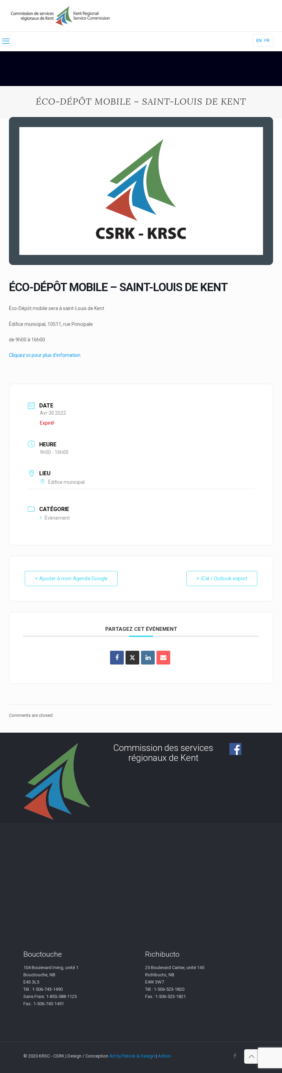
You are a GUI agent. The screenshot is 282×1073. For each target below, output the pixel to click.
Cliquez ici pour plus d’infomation (44, 355)
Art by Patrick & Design (132, 1056)
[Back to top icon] (251, 1056)
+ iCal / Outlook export (221, 578)
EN (259, 40)
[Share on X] (132, 658)
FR (267, 40)
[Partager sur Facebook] (117, 658)
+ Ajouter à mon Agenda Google (71, 578)
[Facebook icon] (234, 1056)
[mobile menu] (6, 41)
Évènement (57, 518)
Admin (164, 1056)
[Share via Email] (163, 658)
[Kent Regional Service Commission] (60, 15)
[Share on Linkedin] (148, 658)
